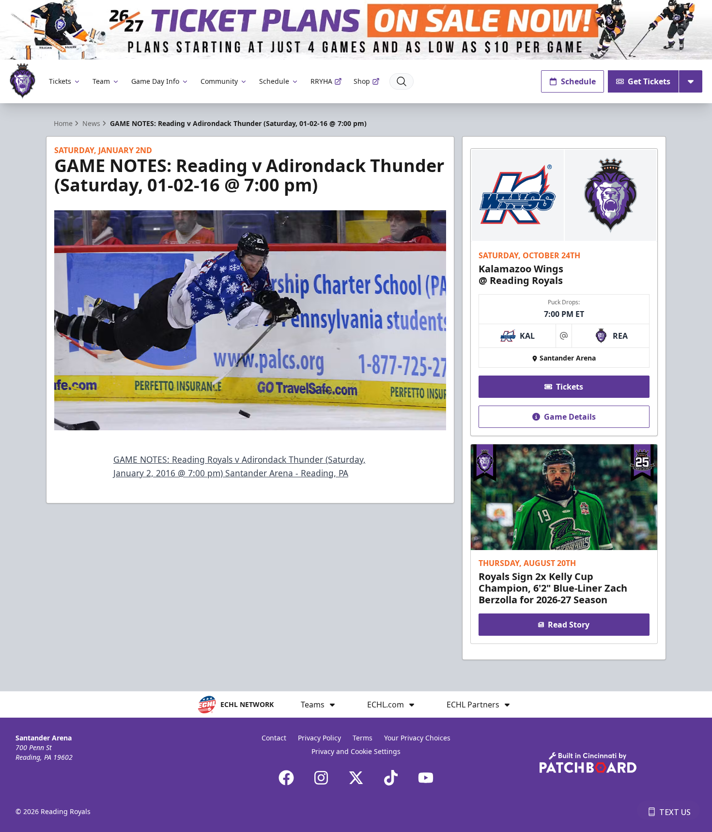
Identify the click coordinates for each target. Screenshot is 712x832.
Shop (362, 81)
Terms (362, 737)
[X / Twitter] (356, 777)
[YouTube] (425, 777)
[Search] (401, 81)
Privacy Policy (319, 737)
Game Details (570, 416)
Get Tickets (649, 81)
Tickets (60, 81)
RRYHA (321, 81)
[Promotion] (356, 30)
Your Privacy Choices (417, 737)
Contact (274, 737)
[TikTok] (390, 777)
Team (101, 81)
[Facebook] (286, 777)
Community (219, 81)
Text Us (675, 812)
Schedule (274, 81)
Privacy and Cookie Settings (356, 751)
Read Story (568, 624)
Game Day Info (155, 81)
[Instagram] (321, 777)
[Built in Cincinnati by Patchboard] (588, 762)
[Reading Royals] (22, 81)
